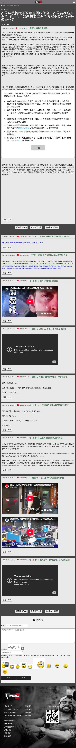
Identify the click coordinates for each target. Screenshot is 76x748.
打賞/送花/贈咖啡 (10, 712)
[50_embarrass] (23, 665)
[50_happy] (30, 666)
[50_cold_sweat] (49, 666)
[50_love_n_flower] (39, 663)
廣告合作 (7, 733)
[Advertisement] (38, 201)
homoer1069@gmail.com (57, 706)
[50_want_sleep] (5, 671)
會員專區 (28, 715)
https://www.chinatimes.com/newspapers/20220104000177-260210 (23, 243)
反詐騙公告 (8, 706)
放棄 (23, 677)
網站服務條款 (9, 727)
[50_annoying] (12, 666)
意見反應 (7, 730)
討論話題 (9, 5)
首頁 (4, 5)
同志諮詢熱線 (24, 128)
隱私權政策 (8, 724)
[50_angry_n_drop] (5, 665)
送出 (8, 677)
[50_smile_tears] (66, 666)
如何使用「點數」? (11, 709)
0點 (8, 24)
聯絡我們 (7, 736)
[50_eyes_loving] (57, 666)
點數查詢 (28, 709)
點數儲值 (28, 706)
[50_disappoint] (17, 666)
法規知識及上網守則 (52, 132)
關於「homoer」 (10, 720)
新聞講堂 (16, 5)
